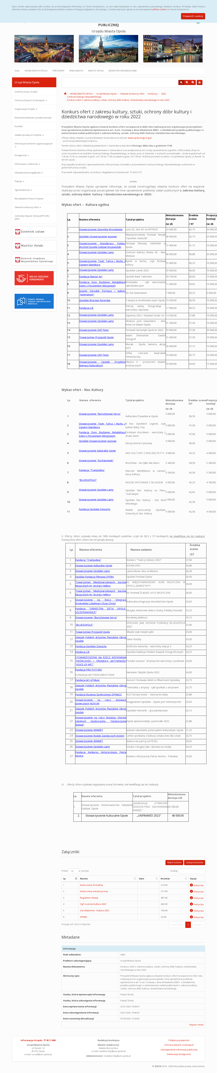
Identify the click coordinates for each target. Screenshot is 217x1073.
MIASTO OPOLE (96, 70)
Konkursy (153, 93)
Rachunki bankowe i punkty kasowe (33, 117)
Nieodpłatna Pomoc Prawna (29, 198)
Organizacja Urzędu (25, 108)
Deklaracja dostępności (179, 1054)
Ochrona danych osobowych (179, 1044)
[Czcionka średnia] (187, 82)
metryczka (199, 885)
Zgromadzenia (22, 189)
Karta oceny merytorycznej (94, 891)
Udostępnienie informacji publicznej (179, 1049)
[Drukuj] (199, 82)
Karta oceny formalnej (91, 885)
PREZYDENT (58, 70)
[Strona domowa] (65, 93)
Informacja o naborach (26, 163)
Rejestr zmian (197, 1024)
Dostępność (21, 155)
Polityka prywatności (179, 1040)
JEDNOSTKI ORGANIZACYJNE (123, 70)
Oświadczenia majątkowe (28, 172)
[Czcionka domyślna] (181, 82)
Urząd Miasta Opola (106, 93)
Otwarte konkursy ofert (27, 207)
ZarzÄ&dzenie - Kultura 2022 (94, 910)
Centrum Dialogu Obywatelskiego (84, 96)
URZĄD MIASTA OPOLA (36, 70)
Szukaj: (174, 870)
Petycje (19, 181)
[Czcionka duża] (193, 82)
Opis (141, 878)
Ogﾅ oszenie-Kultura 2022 (93, 904)
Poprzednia (177, 924)
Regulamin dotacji (89, 897)
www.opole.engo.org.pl (140, 137)
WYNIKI (83, 916)
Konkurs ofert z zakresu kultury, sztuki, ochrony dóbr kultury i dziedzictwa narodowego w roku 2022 (118, 99)
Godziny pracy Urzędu (26, 91)
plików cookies (159, 9)
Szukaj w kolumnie (194, 862)
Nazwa (84, 878)
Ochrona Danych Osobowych (30, 100)
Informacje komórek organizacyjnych (34, 143)
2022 (163, 93)
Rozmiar (165, 878)
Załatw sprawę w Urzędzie (28, 134)
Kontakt (19, 126)
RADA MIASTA (76, 70)
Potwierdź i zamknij (193, 16)
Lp (64, 878)
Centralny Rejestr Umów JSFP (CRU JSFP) (32, 217)
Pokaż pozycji (75, 870)
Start (17, 70)
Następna (198, 924)
